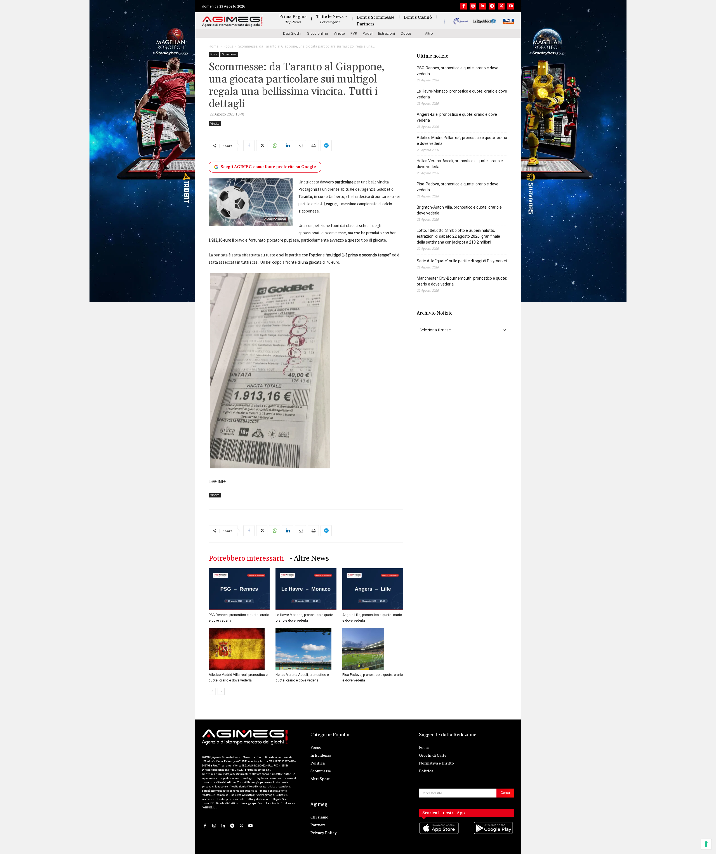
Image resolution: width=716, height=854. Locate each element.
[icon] (439, 833)
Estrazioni (386, 33)
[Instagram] (473, 6)
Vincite (339, 33)
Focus (228, 46)
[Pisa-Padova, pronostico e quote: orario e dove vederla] (372, 649)
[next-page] (221, 691)
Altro (429, 33)
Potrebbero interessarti (246, 558)
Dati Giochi (292, 33)
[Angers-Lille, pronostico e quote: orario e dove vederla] (372, 589)
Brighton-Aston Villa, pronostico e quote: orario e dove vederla (459, 210)
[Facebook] (463, 6)
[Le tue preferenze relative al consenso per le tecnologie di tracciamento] (706, 844)
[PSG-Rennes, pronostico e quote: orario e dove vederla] (239, 589)
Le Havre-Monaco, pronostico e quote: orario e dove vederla (462, 94)
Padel (368, 33)
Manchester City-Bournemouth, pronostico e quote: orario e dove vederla (462, 281)
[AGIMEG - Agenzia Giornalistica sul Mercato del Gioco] (232, 21)
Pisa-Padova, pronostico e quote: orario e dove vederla (457, 187)
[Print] (313, 145)
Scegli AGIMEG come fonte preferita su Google (268, 166)
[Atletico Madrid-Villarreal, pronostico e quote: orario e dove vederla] (239, 649)
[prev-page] (212, 691)
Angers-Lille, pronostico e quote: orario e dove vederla (457, 117)
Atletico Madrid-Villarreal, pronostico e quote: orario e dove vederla (462, 140)
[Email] (300, 145)
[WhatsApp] (274, 145)
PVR (353, 33)
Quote (406, 33)
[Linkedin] (482, 6)
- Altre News (309, 558)
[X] (501, 6)
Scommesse (229, 54)
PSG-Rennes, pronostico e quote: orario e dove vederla (457, 71)
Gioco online (317, 33)
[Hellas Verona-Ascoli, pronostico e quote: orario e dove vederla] (305, 649)
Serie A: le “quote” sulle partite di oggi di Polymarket (462, 261)
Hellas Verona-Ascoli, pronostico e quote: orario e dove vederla (460, 164)
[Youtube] (510, 6)
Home (213, 46)
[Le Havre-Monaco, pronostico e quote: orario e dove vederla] (305, 589)
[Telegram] (492, 6)
